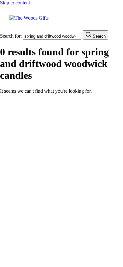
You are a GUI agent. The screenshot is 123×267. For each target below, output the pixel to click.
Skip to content (15, 2)
